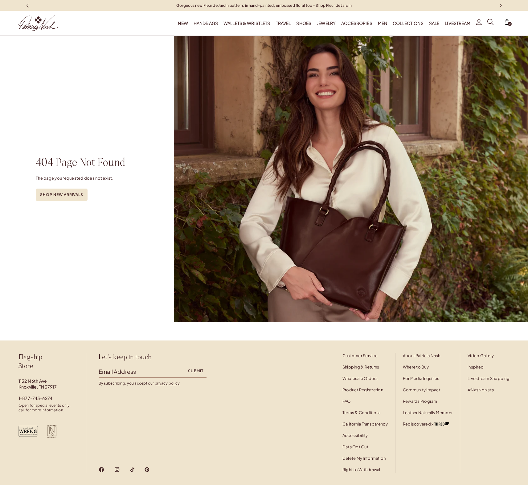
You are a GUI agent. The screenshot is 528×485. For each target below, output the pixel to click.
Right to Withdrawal (361, 469)
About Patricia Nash (421, 355)
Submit (195, 371)
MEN (382, 23)
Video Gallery (481, 355)
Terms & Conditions (361, 412)
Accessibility (355, 435)
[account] (479, 23)
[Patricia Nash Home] (29, 23)
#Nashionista (481, 389)
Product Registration (362, 389)
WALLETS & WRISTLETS (246, 23)
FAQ (346, 401)
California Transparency (365, 424)
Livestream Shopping (489, 378)
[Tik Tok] (132, 470)
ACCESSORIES (356, 23)
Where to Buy (416, 367)
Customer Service (360, 355)
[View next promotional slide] (500, 5)
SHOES (303, 23)
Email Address (117, 371)
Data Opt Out (355, 446)
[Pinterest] (147, 470)
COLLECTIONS (408, 23)
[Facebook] (101, 470)
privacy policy (167, 383)
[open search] (490, 23)
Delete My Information (364, 458)
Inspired (476, 367)
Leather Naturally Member (427, 412)
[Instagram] (117, 470)
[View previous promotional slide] (27, 5)
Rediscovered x (418, 424)
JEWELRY (326, 23)
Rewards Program (420, 401)
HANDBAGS (206, 23)
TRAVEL (283, 23)
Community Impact (421, 389)
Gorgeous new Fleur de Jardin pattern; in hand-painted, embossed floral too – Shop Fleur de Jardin (264, 5)
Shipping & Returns (360, 367)
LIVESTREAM (457, 23)
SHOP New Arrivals (61, 194)
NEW (183, 23)
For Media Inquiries (421, 378)
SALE (434, 23)
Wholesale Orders (360, 378)
